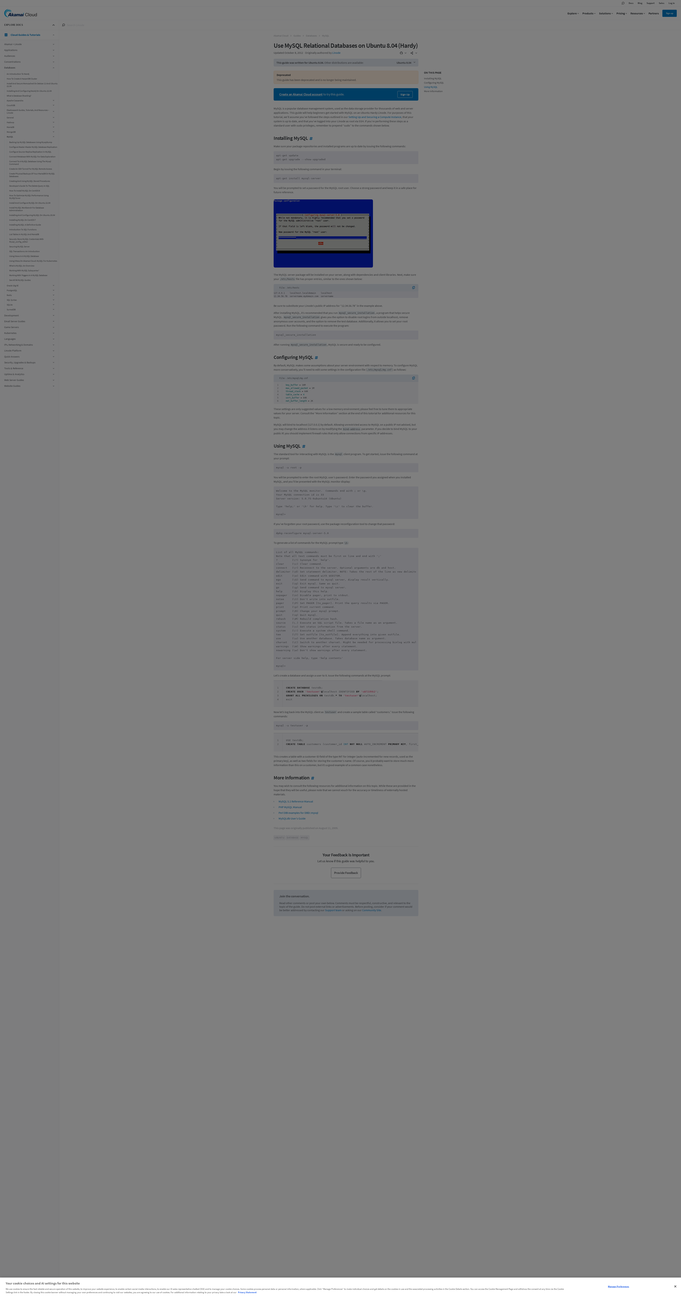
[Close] (675, 1286)
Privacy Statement (247, 1292)
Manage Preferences (618, 1286)
